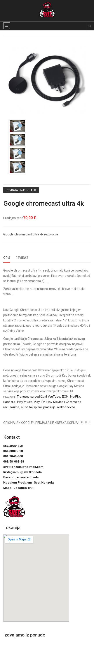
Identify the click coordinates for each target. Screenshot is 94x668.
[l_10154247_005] (47, 79)
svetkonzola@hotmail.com (23, 466)
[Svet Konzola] (47, 9)
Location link (23, 487)
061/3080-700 (13, 445)
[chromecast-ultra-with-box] (17, 126)
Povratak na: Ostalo (21, 190)
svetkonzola (29, 477)
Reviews (22, 257)
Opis (6, 257)
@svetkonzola (31, 472)
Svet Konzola (44, 482)
